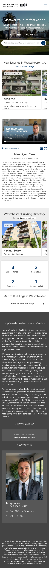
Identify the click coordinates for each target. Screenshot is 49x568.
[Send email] (41, 148)
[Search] (43, 43)
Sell (19, 34)
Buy (11, 34)
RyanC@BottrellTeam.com (22, 511)
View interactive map (22, 303)
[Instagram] (45, 148)
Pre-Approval (33, 34)
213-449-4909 (11, 148)
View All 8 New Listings (24, 66)
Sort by (16, 218)
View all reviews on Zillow (24, 437)
